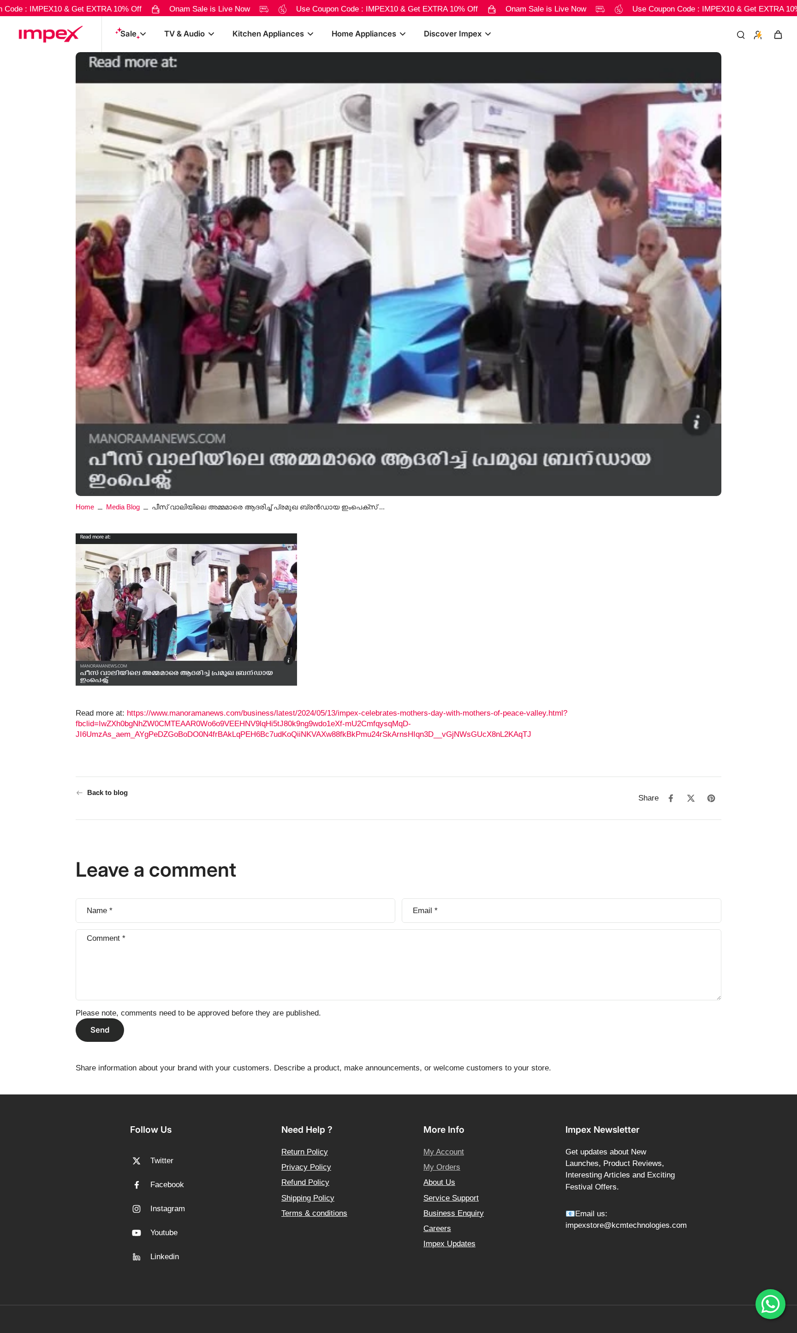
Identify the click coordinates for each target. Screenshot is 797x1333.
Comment (106, 938)
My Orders (441, 1167)
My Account (443, 1152)
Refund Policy (305, 1182)
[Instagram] (140, 1209)
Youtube (164, 1232)
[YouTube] (140, 1233)
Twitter (161, 1160)
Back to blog (107, 792)
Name (100, 910)
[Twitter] (140, 1161)
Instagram (167, 1208)
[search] (741, 34)
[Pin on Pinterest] (711, 798)
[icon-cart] (777, 34)
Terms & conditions (314, 1213)
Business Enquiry (453, 1213)
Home (85, 507)
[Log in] (757, 34)
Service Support (451, 1198)
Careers (437, 1228)
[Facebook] (140, 1185)
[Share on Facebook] (670, 798)
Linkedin (164, 1256)
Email (425, 910)
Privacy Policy (306, 1167)
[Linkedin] (140, 1257)
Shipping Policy (307, 1198)
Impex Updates (449, 1243)
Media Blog (123, 507)
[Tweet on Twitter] (691, 798)
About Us (439, 1182)
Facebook (167, 1184)
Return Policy (304, 1152)
